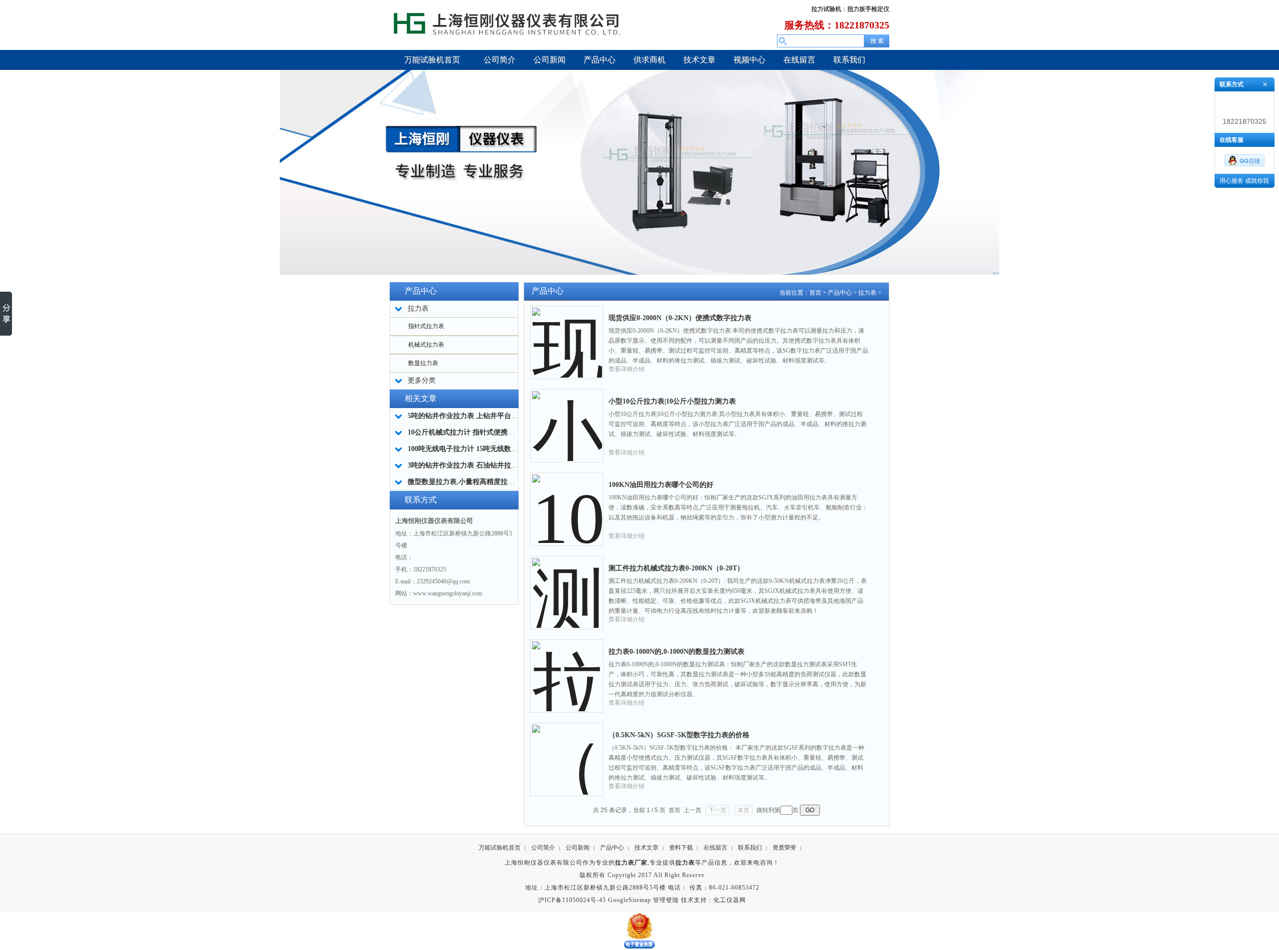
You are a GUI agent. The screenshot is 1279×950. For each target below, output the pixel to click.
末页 (743, 810)
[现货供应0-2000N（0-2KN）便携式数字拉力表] (567, 335)
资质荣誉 (784, 847)
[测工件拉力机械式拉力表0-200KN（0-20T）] (567, 585)
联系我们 (750, 847)
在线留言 (715, 847)
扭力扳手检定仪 (868, 8)
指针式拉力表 (426, 326)
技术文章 (646, 847)
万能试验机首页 (500, 847)
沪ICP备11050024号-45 (572, 900)
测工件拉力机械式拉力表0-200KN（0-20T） (676, 568)
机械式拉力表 (426, 344)
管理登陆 (666, 900)
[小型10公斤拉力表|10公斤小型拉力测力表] (567, 418)
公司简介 (543, 847)
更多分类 (422, 380)
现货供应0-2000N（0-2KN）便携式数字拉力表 (680, 318)
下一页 (717, 810)
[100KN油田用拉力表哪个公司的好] (567, 501)
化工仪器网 (729, 900)
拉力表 (867, 292)
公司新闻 (578, 847)
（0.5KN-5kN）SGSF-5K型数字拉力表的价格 (679, 735)
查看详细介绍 (626, 369)
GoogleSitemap (629, 900)
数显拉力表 (423, 363)
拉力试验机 (826, 8)
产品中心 (840, 292)
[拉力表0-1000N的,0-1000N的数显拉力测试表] (567, 668)
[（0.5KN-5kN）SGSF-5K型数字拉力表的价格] (567, 752)
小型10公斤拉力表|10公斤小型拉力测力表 (672, 401)
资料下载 (681, 847)
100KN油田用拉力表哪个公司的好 (661, 484)
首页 (815, 292)
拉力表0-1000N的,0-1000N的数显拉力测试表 (676, 651)
